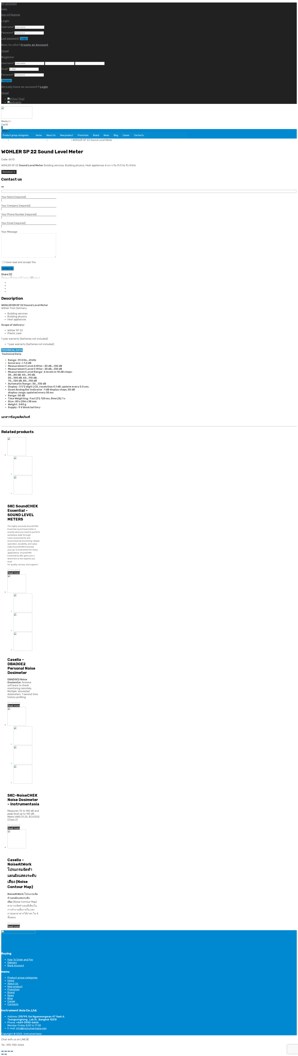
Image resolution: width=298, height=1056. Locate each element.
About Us (51, 135)
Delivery (12, 962)
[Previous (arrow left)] (2, 1054)
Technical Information (20, 285)
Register (15, 14)
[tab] (152, 282)
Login (44, 87)
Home (39, 135)
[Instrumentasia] (16, 117)
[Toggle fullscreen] (8, 1051)
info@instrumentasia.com (31, 1028)
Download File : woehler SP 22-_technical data (31, 423)
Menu (5, 131)
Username (7, 27)
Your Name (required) (13, 196)
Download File (15, 288)
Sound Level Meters (59, 140)
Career (126, 135)
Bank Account (15, 965)
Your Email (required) (13, 223)
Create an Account (34, 45)
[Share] (5, 1051)
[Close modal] (2, 186)
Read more (13, 572)
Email (5, 68)
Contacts (139, 135)
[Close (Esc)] (2, 1051)
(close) (5, 51)
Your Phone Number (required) (18, 214)
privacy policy (44, 262)
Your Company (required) (15, 205)
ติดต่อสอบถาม (8, 172)
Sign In (5, 14)
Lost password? (10, 38)
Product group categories (16, 135)
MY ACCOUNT (9, 3)
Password (7, 32)
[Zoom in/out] (12, 1051)
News (106, 135)
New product (66, 135)
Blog (116, 135)
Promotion (83, 135)
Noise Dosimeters (17, 652)
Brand (96, 135)
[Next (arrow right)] (5, 1054)
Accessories (14, 291)
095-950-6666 (20, 121)
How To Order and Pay (20, 959)
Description (14, 282)
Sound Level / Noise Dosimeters (28, 140)
